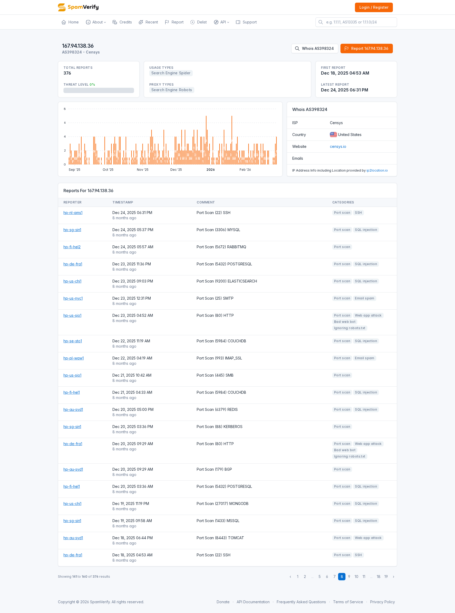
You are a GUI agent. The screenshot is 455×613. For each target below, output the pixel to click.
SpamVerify (100, 602)
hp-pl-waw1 (73, 358)
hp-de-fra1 (72, 264)
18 (378, 576)
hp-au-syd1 (73, 409)
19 (386, 576)
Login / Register (373, 7)
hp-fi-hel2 (72, 247)
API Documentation (253, 602)
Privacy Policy (382, 602)
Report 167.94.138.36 (369, 48)
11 (364, 576)
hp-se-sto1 (72, 341)
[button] (95, 22)
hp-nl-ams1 (72, 212)
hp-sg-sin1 (72, 229)
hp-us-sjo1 (72, 315)
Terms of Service (348, 602)
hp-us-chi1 (72, 281)
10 (356, 576)
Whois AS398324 (318, 48)
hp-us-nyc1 (73, 298)
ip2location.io (377, 170)
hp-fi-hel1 (71, 392)
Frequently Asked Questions (301, 602)
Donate (223, 602)
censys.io (338, 146)
